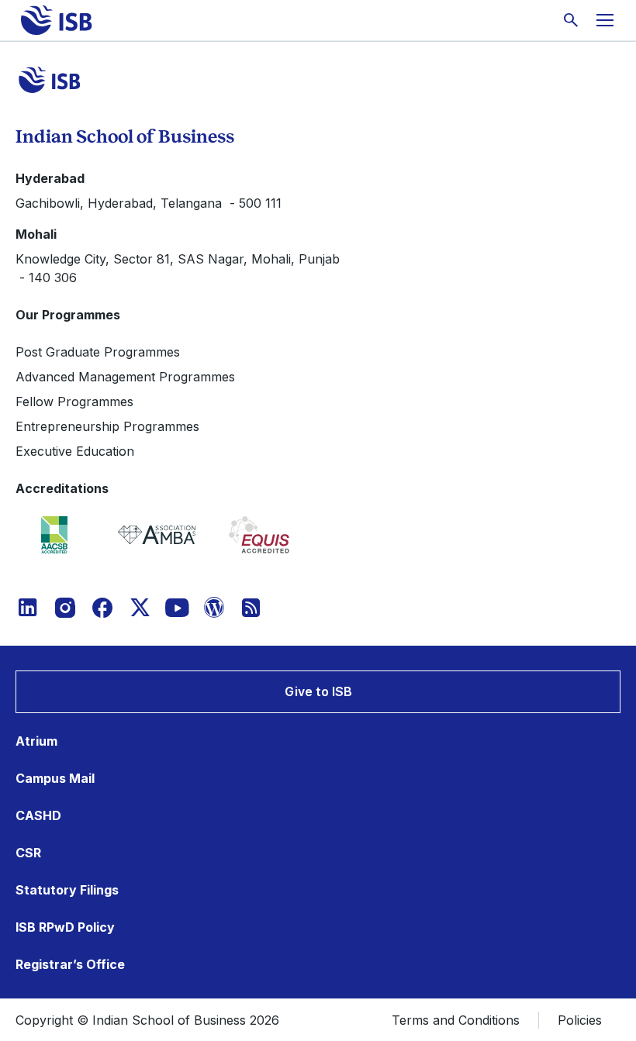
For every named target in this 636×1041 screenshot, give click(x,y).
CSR (28, 852)
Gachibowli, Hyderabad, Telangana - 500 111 (149, 203)
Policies (580, 1020)
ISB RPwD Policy (65, 927)
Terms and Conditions (456, 1020)
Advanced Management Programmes (125, 376)
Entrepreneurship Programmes (107, 426)
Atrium (36, 741)
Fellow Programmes (74, 401)
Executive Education (75, 451)
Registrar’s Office (70, 964)
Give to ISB (318, 691)
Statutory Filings (67, 890)
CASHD (38, 815)
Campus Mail (55, 778)
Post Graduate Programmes (98, 352)
